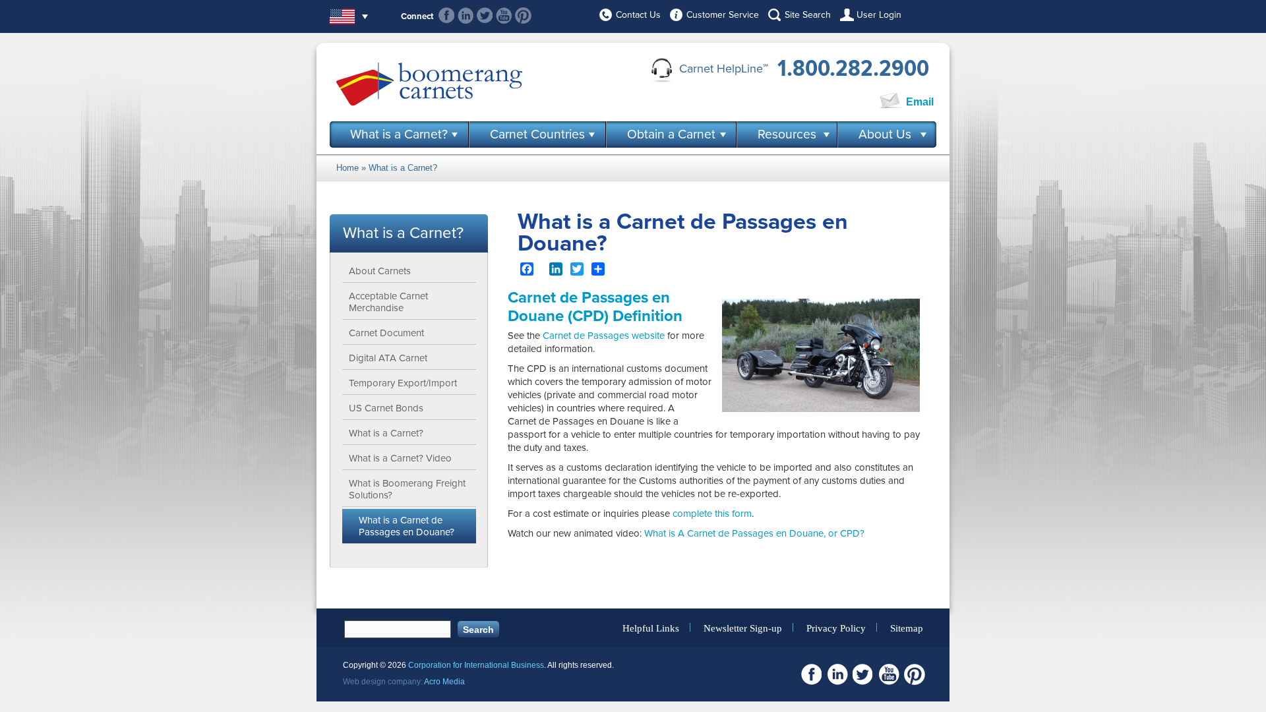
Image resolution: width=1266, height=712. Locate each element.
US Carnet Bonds (386, 408)
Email (920, 101)
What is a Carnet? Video (400, 458)
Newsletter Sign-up (743, 627)
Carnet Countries (537, 134)
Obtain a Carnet (671, 134)
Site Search (808, 14)
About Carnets (380, 271)
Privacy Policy (836, 627)
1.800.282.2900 (853, 68)
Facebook (446, 15)
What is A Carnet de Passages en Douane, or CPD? (754, 533)
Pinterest (523, 15)
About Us (885, 134)
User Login (879, 14)
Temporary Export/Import (403, 383)
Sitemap (906, 627)
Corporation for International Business (476, 665)
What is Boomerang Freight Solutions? (407, 489)
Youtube (504, 15)
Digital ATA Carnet (388, 358)
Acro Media (444, 681)
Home (347, 168)
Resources (787, 134)
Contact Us (638, 14)
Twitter (485, 15)
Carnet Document (386, 333)
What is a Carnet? (399, 134)
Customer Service (722, 14)
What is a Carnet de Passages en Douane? (406, 526)
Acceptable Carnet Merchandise (388, 302)
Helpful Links (650, 627)
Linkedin (466, 15)
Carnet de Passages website (604, 335)
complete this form (712, 513)
